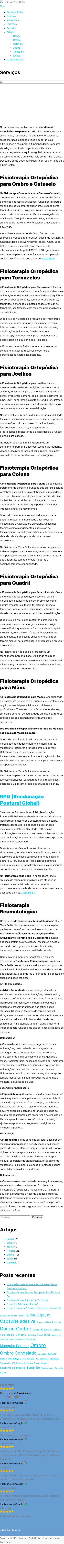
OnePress (52, 1538)
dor (60, 1322)
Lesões (33, 1339)
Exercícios (57, 1330)
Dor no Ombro (15, 1329)
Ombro (17, 39)
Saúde (10, 1258)
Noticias (11, 1250)
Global (40, 1335)
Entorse (36, 1330)
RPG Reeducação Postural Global (25, 1363)
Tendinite (33, 1367)
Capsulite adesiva (17, 1321)
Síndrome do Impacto (12, 1367)
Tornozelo (18, 51)
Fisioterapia (7, 1334)
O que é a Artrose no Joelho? (22, 1304)
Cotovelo (18, 43)
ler (60, 1335)
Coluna (17, 35)
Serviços (11, 16)
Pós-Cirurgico (28, 1359)
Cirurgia (40, 1322)
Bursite (31, 1315)
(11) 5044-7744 (15, 59)
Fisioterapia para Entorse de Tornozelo (27, 1300)
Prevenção (14, 1358)
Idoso (47, 1334)
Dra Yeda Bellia (15, 12)
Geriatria (21, 1334)
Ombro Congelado (18, 1353)
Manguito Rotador (14, 1346)
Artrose (14, 1315)
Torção (3, 1372)
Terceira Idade (47, 1368)
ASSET (21, 1315)
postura (52, 1353)
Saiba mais (28, 892)
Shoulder (44, 1363)
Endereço (12, 23)
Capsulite (44, 1315)
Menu (2, 6)
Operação (42, 1354)
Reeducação (5, 1363)
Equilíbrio (46, 1329)
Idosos (16, 55)
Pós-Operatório (42, 1359)
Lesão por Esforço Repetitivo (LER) (14, 1339)
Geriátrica (32, 1335)
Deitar (54, 1322)
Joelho (16, 47)
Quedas (54, 1358)
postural (3, 1359)
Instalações (13, 20)
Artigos (10, 32)
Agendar (11, 28)
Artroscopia (5, 1315)
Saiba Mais (48, 258)
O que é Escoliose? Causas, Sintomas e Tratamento (34, 1308)
